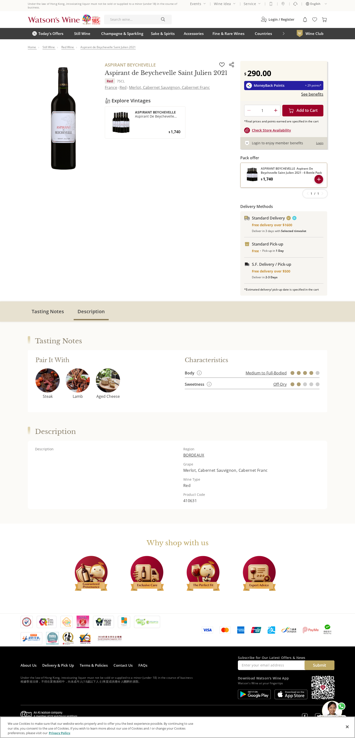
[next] (283, 33)
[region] (177, 727)
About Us (28, 665)
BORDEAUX (193, 455)
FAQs (142, 665)
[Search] (163, 19)
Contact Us (123, 665)
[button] (277, 19)
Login (319, 143)
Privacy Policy (59, 733)
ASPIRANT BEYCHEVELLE (130, 65)
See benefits (312, 94)
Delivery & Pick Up (58, 665)
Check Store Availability (271, 130)
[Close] (347, 726)
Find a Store (283, 4)
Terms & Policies (94, 665)
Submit (319, 665)
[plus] (275, 110)
